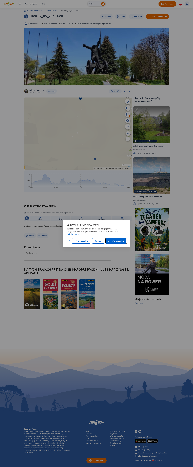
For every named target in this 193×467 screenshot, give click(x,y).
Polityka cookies (73, 234)
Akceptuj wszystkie (116, 241)
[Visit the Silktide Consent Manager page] (69, 241)
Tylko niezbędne (81, 241)
